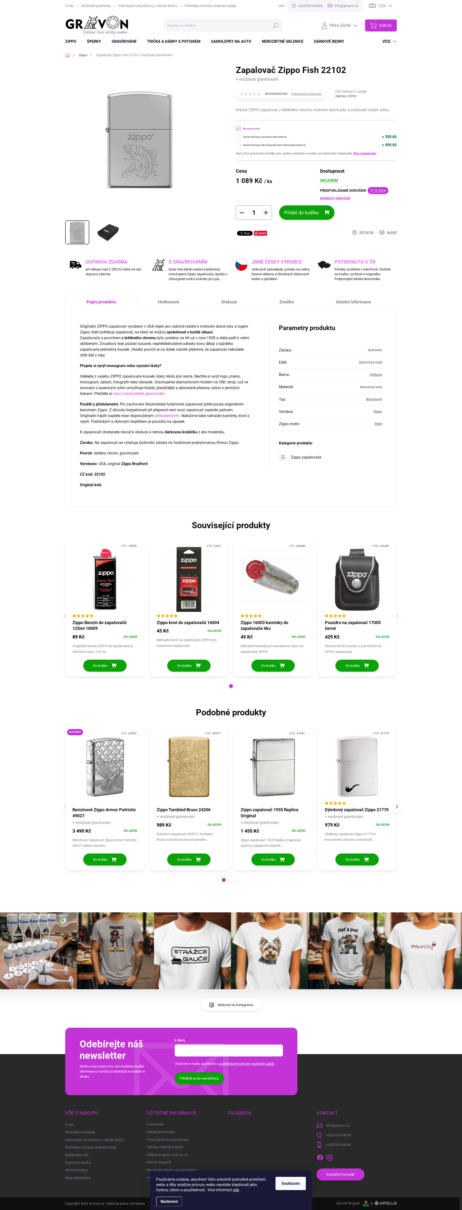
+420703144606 (338, 1135)
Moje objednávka (77, 1178)
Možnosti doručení (335, 198)
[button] (231, 686)
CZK (382, 6)
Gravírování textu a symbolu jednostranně (265, 136)
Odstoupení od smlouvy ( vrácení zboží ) (147, 6)
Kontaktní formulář (340, 1174)
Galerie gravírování (160, 1132)
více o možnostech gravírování (139, 393)
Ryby (378, 424)
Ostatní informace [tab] (353, 301)
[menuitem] (73, 41)
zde (236, 1190)
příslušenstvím (167, 415)
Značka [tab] (286, 301)
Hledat (276, 25)
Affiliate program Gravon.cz (167, 1155)
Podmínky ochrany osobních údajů (210, 6)
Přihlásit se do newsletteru (199, 1078)
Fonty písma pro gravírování (167, 1140)
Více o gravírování (364, 153)
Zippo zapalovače (306, 457)
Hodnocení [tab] (168, 301)
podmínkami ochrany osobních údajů (246, 1064)
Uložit (262, 233)
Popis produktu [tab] (101, 301)
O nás (69, 6)
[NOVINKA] (104, 766)
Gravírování (155, 1124)
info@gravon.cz (338, 1125)
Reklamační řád (76, 1155)
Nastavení (169, 1201)
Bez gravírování (251, 128)
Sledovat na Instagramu (235, 1005)
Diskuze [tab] (229, 301)
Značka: (345, 96)
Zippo (377, 411)
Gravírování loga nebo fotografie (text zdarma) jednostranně (274, 145)
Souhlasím (291, 1183)
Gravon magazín (159, 1162)
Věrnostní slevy (76, 1170)
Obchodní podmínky (96, 6)
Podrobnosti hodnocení (306, 94)
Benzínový (374, 399)
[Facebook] (320, 1156)
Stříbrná (376, 375)
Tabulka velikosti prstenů (165, 1147)
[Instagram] (329, 1156)
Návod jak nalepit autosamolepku (171, 1170)
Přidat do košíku (301, 212)
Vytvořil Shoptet (348, 1203)
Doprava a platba (78, 1162)
